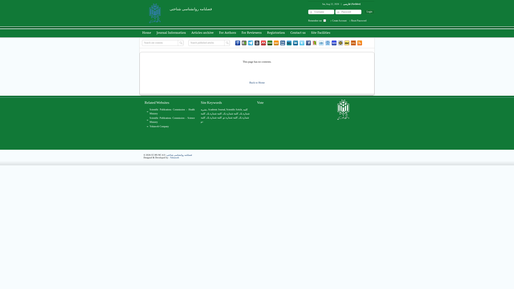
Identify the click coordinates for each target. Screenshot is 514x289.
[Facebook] (308, 43)
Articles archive (202, 33)
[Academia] (257, 43)
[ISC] (347, 43)
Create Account (339, 20)
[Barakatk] (327, 43)
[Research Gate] (244, 43)
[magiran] (314, 43)
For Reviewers (252, 33)
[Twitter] (302, 43)
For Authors (227, 33)
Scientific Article (234, 109)
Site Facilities (320, 33)
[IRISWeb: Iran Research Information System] (321, 43)
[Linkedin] (295, 43)
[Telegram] (250, 43)
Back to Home (257, 82)
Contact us (298, 33)
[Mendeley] (263, 43)
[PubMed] (282, 43)
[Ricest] (340, 43)
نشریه (204, 109)
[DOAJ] (269, 43)
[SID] (334, 43)
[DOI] (276, 43)
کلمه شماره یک (214, 113)
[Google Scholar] (237, 43)
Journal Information (171, 33)
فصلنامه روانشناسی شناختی (179, 155)
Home (146, 33)
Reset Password (358, 20)
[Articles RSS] (359, 43)
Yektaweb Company (159, 126)
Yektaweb (174, 157)
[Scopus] (289, 43)
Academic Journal (216, 109)
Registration (276, 33)
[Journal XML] (353, 43)
